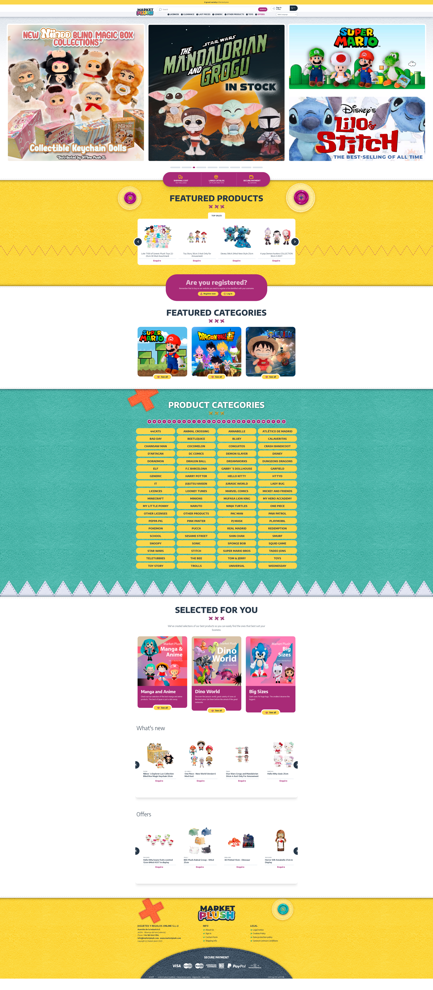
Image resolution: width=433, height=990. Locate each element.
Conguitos (237, 446)
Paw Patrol (277, 513)
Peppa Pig (156, 521)
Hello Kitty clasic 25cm (277, 773)
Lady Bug (277, 483)
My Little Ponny (155, 506)
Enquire (157, 260)
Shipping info (211, 940)
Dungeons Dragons (277, 461)
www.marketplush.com (170, 938)
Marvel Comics (236, 491)
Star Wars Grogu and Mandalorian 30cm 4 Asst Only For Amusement (242, 774)
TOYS (250, 14)
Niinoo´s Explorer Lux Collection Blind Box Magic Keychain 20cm (158, 774)
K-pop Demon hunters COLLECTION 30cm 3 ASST (276, 254)
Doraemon (155, 461)
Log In (229, 294)
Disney (277, 453)
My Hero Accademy (277, 498)
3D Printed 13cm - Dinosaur (237, 860)
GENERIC (219, 14)
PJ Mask (236, 521)
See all (164, 376)
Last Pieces (204, 14)
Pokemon (156, 528)
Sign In (208, 933)
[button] (175, 167)
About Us (210, 930)
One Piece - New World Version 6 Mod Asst (200, 774)
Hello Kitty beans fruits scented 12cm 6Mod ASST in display (158, 861)
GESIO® (151, 977)
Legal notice (258, 930)
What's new (150, 728)
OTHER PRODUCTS (235, 14)
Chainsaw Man (155, 446)
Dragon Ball (196, 461)
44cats (155, 431)
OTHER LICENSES (155, 513)
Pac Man (237, 513)
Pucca (196, 528)
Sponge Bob (237, 543)
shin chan (236, 536)
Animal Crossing (196, 431)
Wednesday (277, 565)
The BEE (196, 558)
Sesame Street (196, 536)
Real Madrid (236, 528)
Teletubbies (155, 558)
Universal (237, 565)
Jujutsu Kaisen (196, 483)
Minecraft (155, 498)
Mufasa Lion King (237, 498)
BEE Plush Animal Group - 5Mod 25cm (199, 861)
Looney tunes (196, 491)
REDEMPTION (277, 528)
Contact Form (212, 937)
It (155, 483)
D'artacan (156, 453)
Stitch (196, 550)
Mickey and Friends (277, 491)
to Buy (278, 8)
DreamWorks (237, 461)
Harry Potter (196, 476)
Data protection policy (262, 937)
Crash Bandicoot (277, 446)
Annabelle (236, 431)
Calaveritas (277, 438)
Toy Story (155, 565)
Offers (261, 14)
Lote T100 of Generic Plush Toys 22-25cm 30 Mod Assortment (157, 254)
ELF (155, 468)
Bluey (236, 438)
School (155, 536)
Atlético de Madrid (277, 431)
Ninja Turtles (236, 506)
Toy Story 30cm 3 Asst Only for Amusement (197, 254)
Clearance (188, 14)
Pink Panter (196, 521)
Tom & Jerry (237, 558)
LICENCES (155, 491)
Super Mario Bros (237, 550)
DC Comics (196, 453)
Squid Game (277, 543)
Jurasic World (237, 483)
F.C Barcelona (196, 468)
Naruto (196, 506)
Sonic (196, 543)
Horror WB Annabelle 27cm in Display (279, 861)
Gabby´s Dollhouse (236, 468)
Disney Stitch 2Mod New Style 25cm (237, 253)
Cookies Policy (259, 933)
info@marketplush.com (148, 938)
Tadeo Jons (277, 550)
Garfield (277, 468)
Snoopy (155, 543)
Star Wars (155, 550)
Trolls (196, 565)
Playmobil (277, 521)
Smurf (277, 536)
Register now (210, 294)
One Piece (277, 506)
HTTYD (277, 476)
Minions (196, 498)
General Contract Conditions (265, 940)
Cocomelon (196, 446)
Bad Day (156, 438)
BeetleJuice (196, 438)
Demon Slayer (237, 453)
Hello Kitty (237, 476)
